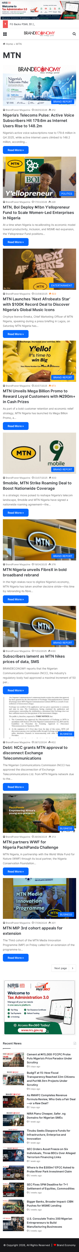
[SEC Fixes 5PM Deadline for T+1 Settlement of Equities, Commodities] (13, 1190)
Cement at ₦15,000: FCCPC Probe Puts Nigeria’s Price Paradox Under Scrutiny (49, 1058)
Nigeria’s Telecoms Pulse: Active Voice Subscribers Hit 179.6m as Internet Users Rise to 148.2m (38, 120)
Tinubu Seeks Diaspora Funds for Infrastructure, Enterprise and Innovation (48, 1134)
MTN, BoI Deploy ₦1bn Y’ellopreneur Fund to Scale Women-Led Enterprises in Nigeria (38, 212)
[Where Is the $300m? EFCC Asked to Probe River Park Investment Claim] (13, 1173)
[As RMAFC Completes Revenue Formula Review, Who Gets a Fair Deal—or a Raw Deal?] (13, 1100)
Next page (60, 968)
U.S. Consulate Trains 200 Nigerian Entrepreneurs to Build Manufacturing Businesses (49, 1222)
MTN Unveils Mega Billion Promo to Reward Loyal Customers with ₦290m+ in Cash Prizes (39, 396)
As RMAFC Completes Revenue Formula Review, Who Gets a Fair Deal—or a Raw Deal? (51, 1099)
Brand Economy (66, 1245)
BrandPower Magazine (18, 109)
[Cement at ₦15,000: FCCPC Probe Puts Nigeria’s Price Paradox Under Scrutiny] (13, 1059)
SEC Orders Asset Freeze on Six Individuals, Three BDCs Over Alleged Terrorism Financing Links (51, 1153)
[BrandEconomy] (39, 33)
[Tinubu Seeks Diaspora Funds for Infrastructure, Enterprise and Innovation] (13, 1136)
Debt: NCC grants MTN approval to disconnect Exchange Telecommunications (35, 753)
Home (9, 43)
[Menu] (5, 35)
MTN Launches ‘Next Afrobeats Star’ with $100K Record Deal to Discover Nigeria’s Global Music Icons (36, 304)
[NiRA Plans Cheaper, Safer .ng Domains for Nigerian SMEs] (13, 1119)
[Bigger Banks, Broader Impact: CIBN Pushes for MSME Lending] (13, 1207)
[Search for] (74, 35)
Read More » (16, 150)
